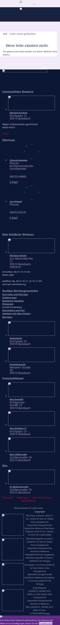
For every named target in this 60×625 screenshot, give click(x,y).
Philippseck (7, 304)
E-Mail (14, 182)
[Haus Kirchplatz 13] (31, 425)
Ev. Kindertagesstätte (19, 486)
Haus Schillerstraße (18, 454)
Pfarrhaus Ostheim (18, 255)
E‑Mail (5, 133)
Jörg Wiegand (16, 201)
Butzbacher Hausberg (13, 300)
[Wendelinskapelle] (31, 361)
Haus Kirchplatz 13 (18, 428)
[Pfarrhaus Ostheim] (31, 252)
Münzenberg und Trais (13, 310)
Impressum (8, 497)
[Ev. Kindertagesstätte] (31, 483)
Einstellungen (45, 623)
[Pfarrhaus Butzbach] (31, 109)
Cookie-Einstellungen (42, 497)
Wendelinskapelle (18, 364)
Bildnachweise (28, 500)
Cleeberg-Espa (9, 297)
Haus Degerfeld (16, 399)
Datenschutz (22, 497)
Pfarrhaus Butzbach (18, 112)
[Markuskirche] (31, 335)
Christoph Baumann (19, 160)
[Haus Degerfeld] (31, 396)
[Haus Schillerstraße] (31, 451)
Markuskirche (16, 338)
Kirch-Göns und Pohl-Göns (15, 294)
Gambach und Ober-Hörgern (16, 313)
